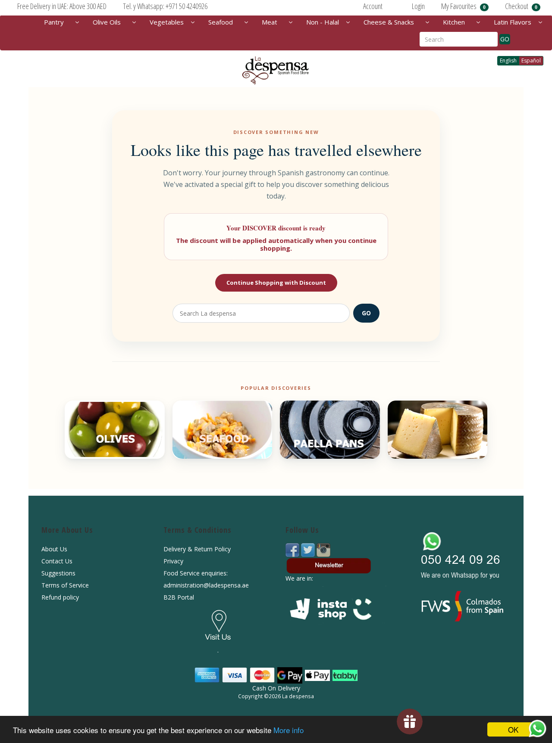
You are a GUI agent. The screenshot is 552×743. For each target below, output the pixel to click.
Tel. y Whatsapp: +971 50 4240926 (165, 6)
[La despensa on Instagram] (323, 549)
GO (504, 39)
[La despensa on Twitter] (309, 549)
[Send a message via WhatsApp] (537, 728)
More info (288, 729)
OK (513, 729)
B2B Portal (178, 597)
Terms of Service (65, 585)
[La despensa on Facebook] (293, 549)
